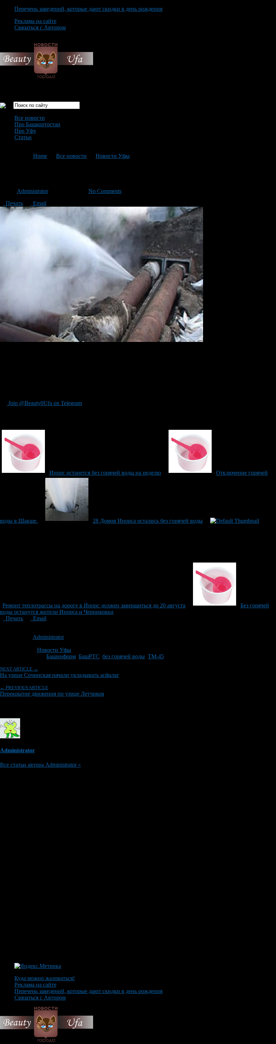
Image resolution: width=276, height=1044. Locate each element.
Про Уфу (25, 131)
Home (40, 156)
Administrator (32, 191)
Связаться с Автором (40, 27)
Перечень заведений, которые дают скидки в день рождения (88, 9)
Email (38, 203)
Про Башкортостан (37, 124)
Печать (13, 203)
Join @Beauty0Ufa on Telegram (44, 403)
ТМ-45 (156, 656)
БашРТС (89, 656)
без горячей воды (123, 656)
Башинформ (61, 656)
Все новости (29, 118)
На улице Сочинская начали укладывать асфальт (59, 672)
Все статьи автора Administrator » (40, 765)
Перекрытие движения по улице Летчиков (52, 691)
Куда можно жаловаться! (44, 978)
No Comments (104, 191)
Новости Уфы (113, 156)
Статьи (23, 137)
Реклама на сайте (35, 21)
